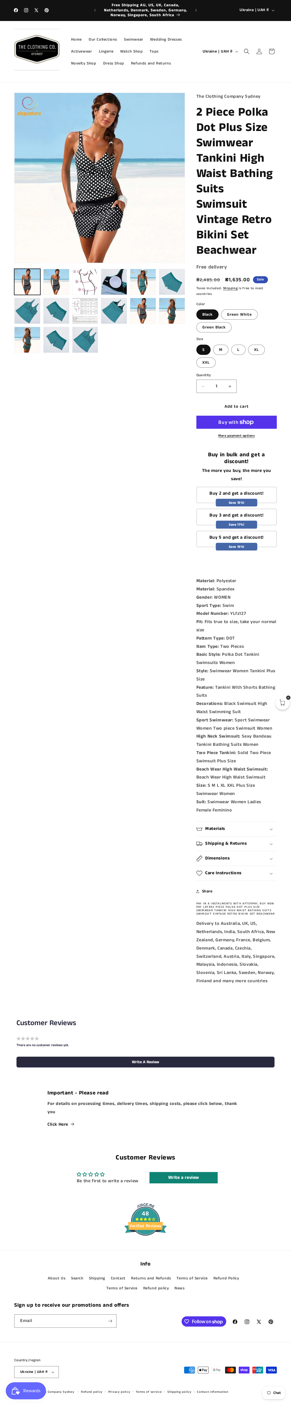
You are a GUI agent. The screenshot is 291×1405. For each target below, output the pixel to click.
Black (207, 314)
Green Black (214, 327)
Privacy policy (119, 1392)
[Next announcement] (196, 10)
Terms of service (149, 1392)
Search (77, 1278)
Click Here (57, 1124)
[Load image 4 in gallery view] (114, 282)
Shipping (230, 288)
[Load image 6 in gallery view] (172, 282)
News (179, 1288)
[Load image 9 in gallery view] (56, 311)
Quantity (203, 375)
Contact (118, 1278)
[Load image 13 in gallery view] (172, 311)
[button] (246, 51)
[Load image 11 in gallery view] (114, 311)
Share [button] (207, 891)
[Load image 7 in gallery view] (27, 311)
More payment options (236, 435)
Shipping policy (179, 1392)
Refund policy (156, 1288)
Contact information (212, 1392)
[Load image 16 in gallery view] (85, 340)
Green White (239, 314)
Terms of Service (192, 1278)
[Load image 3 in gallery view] (85, 282)
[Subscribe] (110, 1321)
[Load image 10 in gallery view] (85, 311)
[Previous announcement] (95, 10)
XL (256, 350)
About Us (57, 1278)
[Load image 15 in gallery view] (56, 340)
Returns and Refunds (151, 1278)
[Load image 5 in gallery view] (143, 282)
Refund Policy (226, 1278)
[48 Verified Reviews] (145, 1246)
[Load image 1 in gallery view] (27, 282)
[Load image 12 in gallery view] (143, 311)
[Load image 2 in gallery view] (56, 282)
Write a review (183, 1177)
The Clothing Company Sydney (50, 1392)
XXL (206, 362)
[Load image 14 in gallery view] (27, 340)
